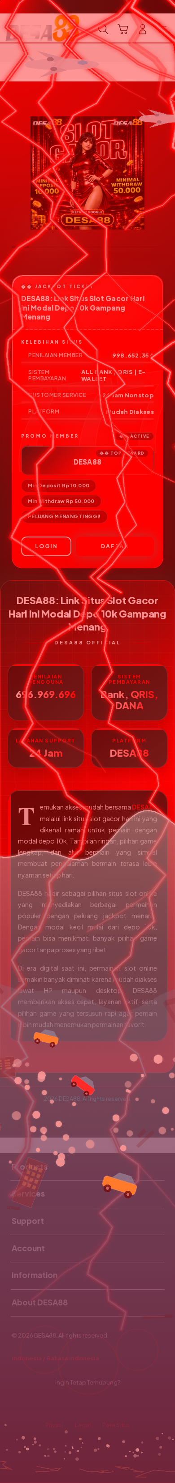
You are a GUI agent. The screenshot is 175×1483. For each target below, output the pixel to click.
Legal (83, 1424)
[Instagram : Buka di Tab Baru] (97, 1404)
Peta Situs (116, 1424)
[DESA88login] (27, 28)
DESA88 (144, 807)
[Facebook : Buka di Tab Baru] (58, 1404)
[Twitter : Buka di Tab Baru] (77, 1404)
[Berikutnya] (165, 173)
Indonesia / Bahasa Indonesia (55, 1358)
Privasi (54, 1424)
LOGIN (46, 546)
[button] (123, 29)
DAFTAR (115, 546)
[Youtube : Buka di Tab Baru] (116, 1404)
